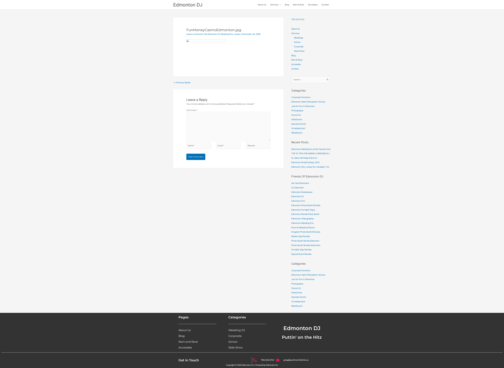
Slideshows (296, 119)
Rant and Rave (188, 341)
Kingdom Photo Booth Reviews (305, 232)
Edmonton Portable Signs (303, 210)
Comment (192, 110)
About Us (262, 4)
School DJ (296, 115)
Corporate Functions (300, 97)
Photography (297, 110)
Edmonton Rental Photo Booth (305, 214)
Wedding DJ (297, 132)
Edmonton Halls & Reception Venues (308, 101)
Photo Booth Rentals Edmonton (305, 245)
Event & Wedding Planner (303, 227)
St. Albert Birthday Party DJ (304, 158)
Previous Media (182, 82)
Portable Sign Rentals (301, 249)
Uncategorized (298, 128)
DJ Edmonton (297, 187)
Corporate (298, 46)
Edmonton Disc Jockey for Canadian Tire (310, 167)
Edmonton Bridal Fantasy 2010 (305, 162)
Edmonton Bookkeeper (302, 192)
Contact (325, 4)
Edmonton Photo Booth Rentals (305, 205)
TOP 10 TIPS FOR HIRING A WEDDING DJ (310, 153)
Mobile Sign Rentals (300, 236)
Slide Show (299, 51)
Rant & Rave (298, 4)
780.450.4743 (297, 19)
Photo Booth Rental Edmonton (305, 241)
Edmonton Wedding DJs (302, 223)
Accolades (313, 4)
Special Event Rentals (301, 254)
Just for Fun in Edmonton (303, 106)
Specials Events (298, 124)
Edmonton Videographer (302, 218)
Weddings (298, 38)
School (297, 42)
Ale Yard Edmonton (300, 183)
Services (274, 4)
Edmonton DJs (298, 201)
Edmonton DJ (187, 4)
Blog (287, 4)
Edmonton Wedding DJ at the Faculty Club (310, 149)
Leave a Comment (194, 34)
